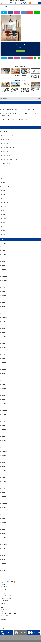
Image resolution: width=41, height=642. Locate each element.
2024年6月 (4, 339)
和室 (4, 210)
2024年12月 (4, 317)
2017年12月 (4, 544)
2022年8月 (4, 421)
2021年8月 (4, 466)
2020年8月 (4, 511)
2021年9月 (4, 462)
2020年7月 (4, 514)
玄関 (4, 230)
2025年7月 (4, 291)
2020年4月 (4, 525)
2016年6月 (4, 563)
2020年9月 (4, 507)
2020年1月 (4, 537)
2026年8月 (4, 243)
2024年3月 (4, 351)
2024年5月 (4, 343)
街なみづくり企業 (4, 600)
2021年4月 (4, 481)
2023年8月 (4, 377)
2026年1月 (4, 269)
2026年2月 (4, 265)
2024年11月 (4, 321)
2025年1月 (4, 313)
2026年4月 (4, 258)
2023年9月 (4, 373)
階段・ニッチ (5, 234)
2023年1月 (4, 403)
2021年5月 (4, 477)
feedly (21, 51)
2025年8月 (4, 287)
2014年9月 (4, 570)
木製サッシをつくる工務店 (6, 598)
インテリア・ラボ (5, 186)
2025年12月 (4, 272)
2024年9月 (4, 328)
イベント (4, 174)
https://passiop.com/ (7, 591)
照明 (4, 226)
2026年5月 (4, 254)
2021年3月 (4, 485)
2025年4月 (4, 302)
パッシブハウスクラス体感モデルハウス (8, 613)
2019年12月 (4, 540)
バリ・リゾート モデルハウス (6, 615)
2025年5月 (4, 298)
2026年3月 (4, 261)
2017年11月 (4, 548)
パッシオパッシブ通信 (7, 155)
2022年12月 (4, 406)
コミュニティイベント (7, 178)
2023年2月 (4, 399)
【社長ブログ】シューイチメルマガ (9, 135)
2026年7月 (4, 246)
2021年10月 (4, 458)
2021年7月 (4, 470)
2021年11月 (4, 455)
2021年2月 (4, 488)
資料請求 (3, 628)
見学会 (4, 182)
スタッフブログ (5, 151)
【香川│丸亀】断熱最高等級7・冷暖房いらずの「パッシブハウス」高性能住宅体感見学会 (19, 109)
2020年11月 (4, 499)
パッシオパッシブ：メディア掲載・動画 (10, 159)
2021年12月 (4, 451)
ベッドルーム (5, 202)
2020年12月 (4, 496)
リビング (4, 206)
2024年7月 (4, 336)
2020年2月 (4, 533)
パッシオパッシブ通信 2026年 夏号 (8, 122)
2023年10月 (4, 369)
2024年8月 (4, 332)
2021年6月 (4, 473)
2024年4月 (4, 347)
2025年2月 (4, 310)
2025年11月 (4, 276)
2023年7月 (4, 380)
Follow (20, 47)
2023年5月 (4, 388)
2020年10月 (4, 503)
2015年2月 (4, 566)
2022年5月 (4, 432)
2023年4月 (4, 391)
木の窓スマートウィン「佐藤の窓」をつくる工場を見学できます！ (15, 119)
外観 (4, 214)
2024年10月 (4, 324)
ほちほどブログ (5, 143)
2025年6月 (4, 295)
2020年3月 (4, 529)
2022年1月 (4, 447)
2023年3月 (4, 395)
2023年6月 (4, 384)
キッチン (4, 190)
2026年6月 (4, 250)
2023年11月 (4, 365)
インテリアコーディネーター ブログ (9, 147)
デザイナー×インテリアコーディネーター (8, 595)
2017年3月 (4, 555)
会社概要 (3, 625)
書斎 (4, 222)
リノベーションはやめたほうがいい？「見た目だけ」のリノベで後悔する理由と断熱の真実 (19, 105)
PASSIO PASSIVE (5, 131)
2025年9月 (4, 284)
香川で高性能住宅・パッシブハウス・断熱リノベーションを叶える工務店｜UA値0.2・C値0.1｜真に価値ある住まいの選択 (21, 114)
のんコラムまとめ (6, 139)
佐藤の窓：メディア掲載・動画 (8, 167)
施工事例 (3, 603)
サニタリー (5, 198)
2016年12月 (4, 559)
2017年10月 (4, 552)
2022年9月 (4, 418)
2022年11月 (4, 410)
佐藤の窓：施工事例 (6, 171)
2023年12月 (4, 362)
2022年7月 (4, 425)
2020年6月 (4, 518)
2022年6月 (4, 429)
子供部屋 (4, 218)
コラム (4, 194)
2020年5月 (4, 522)
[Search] (39, 99)
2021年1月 (4, 492)
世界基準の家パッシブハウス (6, 597)
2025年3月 (4, 306)
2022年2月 (4, 444)
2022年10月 (4, 414)
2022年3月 (4, 440)
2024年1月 (4, 358)
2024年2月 (4, 354)
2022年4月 (4, 436)
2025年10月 (4, 280)
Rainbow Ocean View (6, 163)
